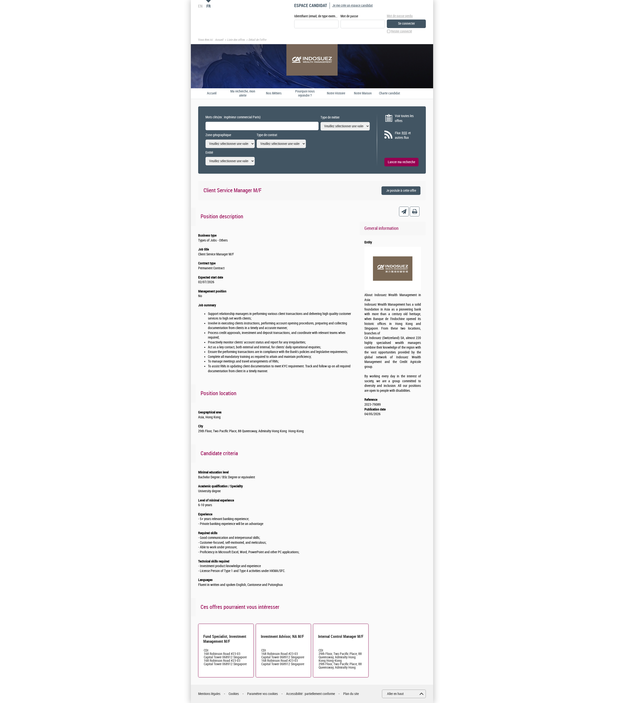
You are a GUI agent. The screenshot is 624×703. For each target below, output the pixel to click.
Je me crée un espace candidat (352, 5)
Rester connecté (401, 31)
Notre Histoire (336, 93)
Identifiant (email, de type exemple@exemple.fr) (316, 16)
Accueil (219, 39)
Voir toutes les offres (404, 118)
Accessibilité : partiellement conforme (310, 694)
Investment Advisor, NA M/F (282, 636)
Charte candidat (389, 93)
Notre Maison (363, 93)
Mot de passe (349, 16)
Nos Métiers (274, 93)
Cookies (234, 694)
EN (200, 6)
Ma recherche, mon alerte (242, 94)
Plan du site (351, 694)
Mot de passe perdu (400, 16)
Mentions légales (209, 694)
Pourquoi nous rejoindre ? (305, 94)
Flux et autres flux (403, 135)
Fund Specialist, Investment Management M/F (224, 639)
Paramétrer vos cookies (262, 694)
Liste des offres (236, 39)
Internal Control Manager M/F (340, 636)
